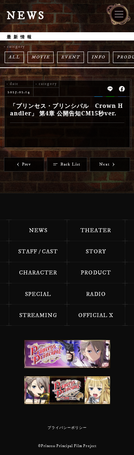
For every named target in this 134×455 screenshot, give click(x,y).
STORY (96, 251)
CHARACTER (38, 272)
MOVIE (40, 57)
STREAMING (38, 315)
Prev (26, 164)
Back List (70, 164)
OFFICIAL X (96, 315)
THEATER (95, 230)
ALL (14, 57)
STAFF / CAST (38, 251)
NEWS (38, 230)
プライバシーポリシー (67, 428)
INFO (98, 57)
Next (104, 164)
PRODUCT (96, 272)
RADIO (96, 294)
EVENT (70, 57)
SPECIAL (38, 294)
